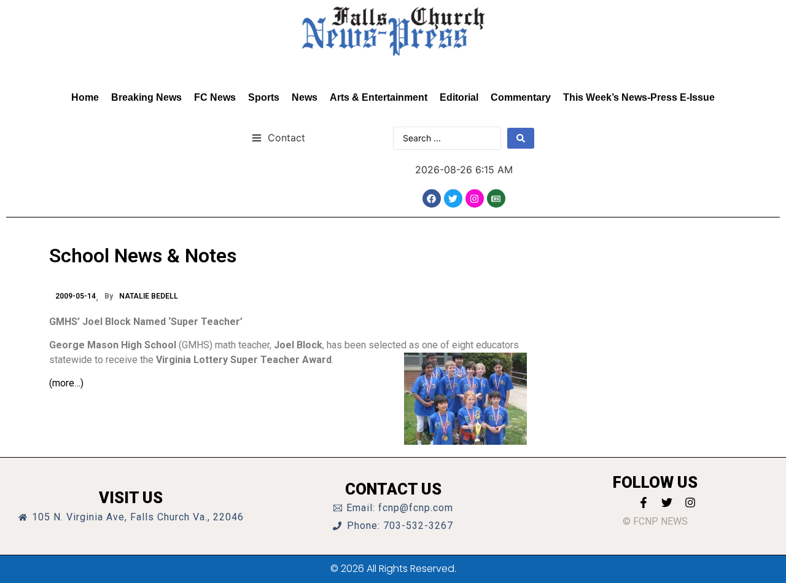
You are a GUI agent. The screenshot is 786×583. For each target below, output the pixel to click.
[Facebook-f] (643, 502)
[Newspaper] (496, 198)
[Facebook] (431, 198)
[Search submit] (520, 138)
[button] (278, 137)
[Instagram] (474, 198)
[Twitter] (453, 198)
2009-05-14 (75, 296)
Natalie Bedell (148, 296)
